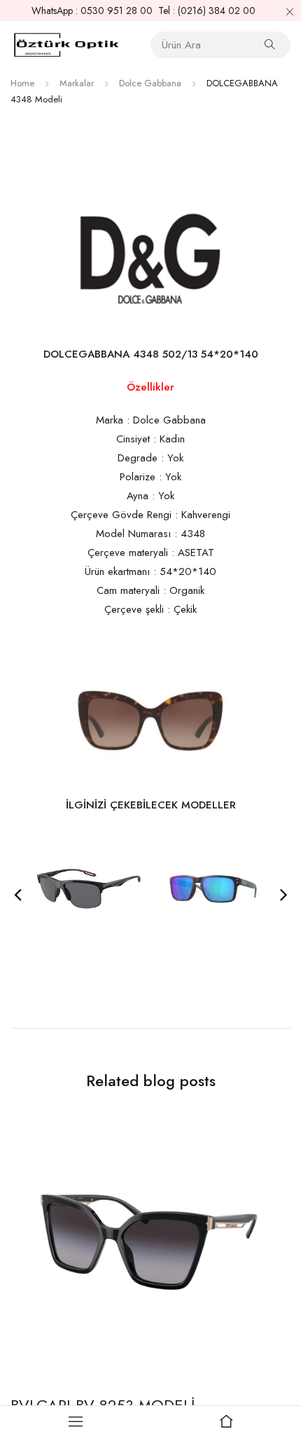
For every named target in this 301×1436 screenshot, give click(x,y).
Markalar (76, 83)
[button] (17, 894)
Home (22, 83)
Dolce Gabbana (150, 83)
